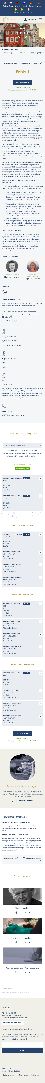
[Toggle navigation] (40, 19)
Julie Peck (38, 303)
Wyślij (22, 1051)
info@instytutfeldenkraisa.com (17, 1018)
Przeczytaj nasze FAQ (33, 859)
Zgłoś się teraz (22, 82)
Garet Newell (19, 303)
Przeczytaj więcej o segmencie (11, 345)
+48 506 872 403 (10, 1013)
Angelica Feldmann (8, 303)
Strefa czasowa (22, 442)
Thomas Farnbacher (28, 306)
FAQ (15, 850)
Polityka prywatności (8, 1075)
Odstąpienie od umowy (12, 1023)
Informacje (8, 53)
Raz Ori (17, 306)
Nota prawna (23, 1075)
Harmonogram (21, 53)
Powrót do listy (10, 50)
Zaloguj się (35, 1075)
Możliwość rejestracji (23, 469)
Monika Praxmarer (8, 306)
